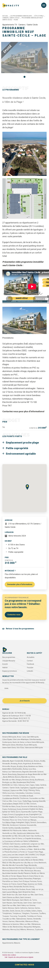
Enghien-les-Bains (36, 809)
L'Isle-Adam (6, 838)
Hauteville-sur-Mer (9, 833)
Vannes (29, 919)
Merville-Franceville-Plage (18, 865)
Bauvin (4, 774)
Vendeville (37, 919)
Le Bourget (6, 849)
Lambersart (25, 844)
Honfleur (38, 836)
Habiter (5, 667)
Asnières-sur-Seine (35, 766)
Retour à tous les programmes (20, 628)
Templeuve (16, 913)
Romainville (18, 886)
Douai (18, 806)
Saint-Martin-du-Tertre (28, 900)
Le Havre (22, 849)
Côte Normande (35, 739)
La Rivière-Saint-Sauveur (11, 844)
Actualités (30, 657)
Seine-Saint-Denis (9, 747)
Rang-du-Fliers (7, 886)
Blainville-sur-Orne (28, 777)
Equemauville (26, 812)
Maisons (17, 943)
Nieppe (19, 876)
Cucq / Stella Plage (24, 801)
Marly (41, 860)
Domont (33, 804)
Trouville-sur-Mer (8, 919)
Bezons (18, 777)
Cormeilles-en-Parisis (10, 796)
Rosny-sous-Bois (8, 889)
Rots (17, 889)
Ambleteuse (28, 761)
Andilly (42, 761)
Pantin (20, 878)
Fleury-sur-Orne (16, 820)
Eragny (4, 814)
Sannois (31, 908)
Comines (36, 793)
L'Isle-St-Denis (17, 838)
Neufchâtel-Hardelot (9, 873)
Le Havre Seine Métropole (34, 742)
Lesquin (21, 854)
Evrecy (20, 817)
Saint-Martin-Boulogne (10, 900)
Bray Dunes (31, 782)
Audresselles (17, 769)
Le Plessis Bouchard (9, 852)
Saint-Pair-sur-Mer (9, 905)
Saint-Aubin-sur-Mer (26, 894)
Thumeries (34, 913)
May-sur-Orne (32, 862)
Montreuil (6, 870)
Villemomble (19, 921)
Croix (15, 801)
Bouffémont (39, 780)
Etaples (12, 817)
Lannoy (5, 846)
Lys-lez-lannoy (7, 860)
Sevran (17, 911)
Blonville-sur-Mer (8, 780)
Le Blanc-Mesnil (32, 846)
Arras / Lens (21, 737)
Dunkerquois (7, 742)
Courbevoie (24, 798)
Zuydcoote (39, 929)
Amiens (36, 761)
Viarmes (11, 921)
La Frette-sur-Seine (20, 841)
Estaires (5, 817)
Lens (9, 854)
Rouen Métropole (30, 745)
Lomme (5, 857)
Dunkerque (12, 809)
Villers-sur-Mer (25, 924)
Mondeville (33, 865)
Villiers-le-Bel (7, 927)
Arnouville (6, 766)
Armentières (36, 763)
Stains (39, 911)
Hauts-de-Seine (18, 742)
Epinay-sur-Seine (8, 812)
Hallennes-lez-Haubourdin (12, 830)
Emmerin (25, 809)
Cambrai (43, 785)
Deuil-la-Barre (7, 804)
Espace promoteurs (9, 671)
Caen (27, 785)
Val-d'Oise (20, 747)
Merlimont (42, 862)
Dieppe (15, 804)
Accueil (5, 16)
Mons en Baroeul (8, 868)
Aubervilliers (7, 769)
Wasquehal (28, 927)
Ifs (43, 836)
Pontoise (33, 881)
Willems (23, 929)
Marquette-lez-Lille (20, 862)
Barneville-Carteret (36, 772)
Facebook (30, 664)
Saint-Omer (27, 903)
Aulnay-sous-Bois (29, 769)
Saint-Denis (38, 894)
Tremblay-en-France (34, 916)
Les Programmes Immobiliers (21, 16)
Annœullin (6, 763)
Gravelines (25, 828)
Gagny (27, 822)
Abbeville (5, 761)
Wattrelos (6, 929)
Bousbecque (21, 782)
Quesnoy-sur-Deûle (35, 884)
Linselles (32, 854)
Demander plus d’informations (19, 584)
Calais (37, 785)
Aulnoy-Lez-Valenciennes (12, 772)
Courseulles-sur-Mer (36, 798)
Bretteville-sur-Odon (9, 785)
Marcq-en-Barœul (31, 860)
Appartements (7, 943)
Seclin (12, 911)
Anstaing (14, 763)
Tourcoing (13, 916)
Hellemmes (31, 833)
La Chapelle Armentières (32, 838)
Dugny (4, 809)
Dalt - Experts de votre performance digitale (19, 957)
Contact (30, 661)
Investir (5, 664)
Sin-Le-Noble (26, 911)
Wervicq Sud (15, 929)
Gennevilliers (41, 822)
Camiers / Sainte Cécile (11, 18)
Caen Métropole (33, 737)
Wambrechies (18, 927)
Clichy (37, 790)
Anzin (20, 763)
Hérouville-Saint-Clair (26, 836)
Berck (5, 777)
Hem (37, 833)
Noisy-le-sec (38, 876)
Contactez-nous (13, 614)
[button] (24, 77)
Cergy (25, 790)
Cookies (36, 953)
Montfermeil (20, 868)
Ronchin (26, 886)
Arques (13, 766)
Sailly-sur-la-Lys (37, 889)
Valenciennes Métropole (34, 747)
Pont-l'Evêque (24, 881)
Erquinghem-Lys (35, 814)
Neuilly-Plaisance (24, 873)
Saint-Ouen (37, 903)
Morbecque (29, 870)
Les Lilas (15, 854)
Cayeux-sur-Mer (16, 790)
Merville (5, 865)
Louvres (34, 857)
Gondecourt (14, 825)
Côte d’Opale (39, 16)
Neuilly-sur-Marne (38, 873)
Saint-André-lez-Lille (10, 894)
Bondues (25, 780)
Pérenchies (28, 878)
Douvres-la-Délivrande (29, 806)
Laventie (23, 846)
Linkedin (30, 671)
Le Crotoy (14, 849)
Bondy (32, 780)
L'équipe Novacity (8, 661)
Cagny (32, 785)
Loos (21, 857)
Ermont (11, 814)
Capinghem (24, 788)
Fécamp (41, 817)
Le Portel (21, 852)
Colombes (29, 793)
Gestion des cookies (9, 955)
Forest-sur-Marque (29, 820)
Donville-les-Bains (8, 806)
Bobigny (19, 780)
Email (7, 688)
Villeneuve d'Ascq (31, 921)
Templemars (7, 913)
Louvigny (27, 857)
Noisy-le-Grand (28, 876)
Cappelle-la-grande (36, 788)
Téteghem (25, 913)
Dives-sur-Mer (24, 804)
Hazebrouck (21, 833)
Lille (26, 854)
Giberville (5, 825)
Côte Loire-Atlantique (21, 739)
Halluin (24, 830)
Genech (33, 822)
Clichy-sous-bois (8, 793)
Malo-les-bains (19, 860)
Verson (5, 921)
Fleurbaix (5, 820)
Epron (18, 812)
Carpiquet (6, 790)
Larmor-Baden (13, 846)
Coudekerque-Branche (10, 798)
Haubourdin (32, 830)
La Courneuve (7, 841)
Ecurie (19, 809)
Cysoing (35, 801)
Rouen (28, 889)
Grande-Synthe (8, 828)
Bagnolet (25, 772)
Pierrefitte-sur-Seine (10, 881)
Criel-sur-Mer (7, 801)
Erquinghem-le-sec (21, 814)
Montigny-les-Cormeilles (34, 868)
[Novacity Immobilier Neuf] (10, 5)
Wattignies (36, 927)
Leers (4, 854)
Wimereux (30, 929)
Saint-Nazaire (7, 903)
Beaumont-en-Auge (24, 774)
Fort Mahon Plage (8, 822)
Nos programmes (8, 657)
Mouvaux (37, 870)
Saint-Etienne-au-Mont (10, 897)
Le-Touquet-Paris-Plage (34, 852)
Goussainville (31, 825)
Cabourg (21, 785)
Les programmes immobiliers (16, 13)
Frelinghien (20, 822)
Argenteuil (27, 763)
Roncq (31, 886)
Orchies (5, 878)
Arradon (20, 766)
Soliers (34, 911)
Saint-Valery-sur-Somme (26, 905)
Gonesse (22, 825)
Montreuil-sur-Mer (17, 870)
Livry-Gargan (40, 854)
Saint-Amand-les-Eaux (26, 892)
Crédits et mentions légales (24, 953)
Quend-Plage (22, 884)
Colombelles (19, 793)
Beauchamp (12, 774)
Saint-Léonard (25, 897)
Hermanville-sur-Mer (10, 836)
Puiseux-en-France (9, 884)
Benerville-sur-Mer (40, 774)
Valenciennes (21, 919)
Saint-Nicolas (18, 903)
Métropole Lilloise (8, 745)
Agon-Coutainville (16, 761)
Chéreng (31, 790)
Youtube (30, 667)
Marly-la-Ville (7, 862)
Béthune (11, 777)
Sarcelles (5, 911)
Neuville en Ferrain (9, 876)
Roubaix (22, 889)
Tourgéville (22, 916)
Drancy (40, 806)
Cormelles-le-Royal (26, 796)
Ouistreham (13, 878)
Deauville (42, 801)
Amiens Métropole (9, 737)
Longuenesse (14, 857)
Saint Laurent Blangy (9, 892)
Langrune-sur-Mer (37, 844)
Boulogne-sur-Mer (9, 782)
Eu (16, 817)
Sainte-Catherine (21, 908)
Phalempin (37, 878)
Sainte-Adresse (8, 908)
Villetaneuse (35, 924)
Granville (17, 828)
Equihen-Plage (37, 812)
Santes (37, 908)
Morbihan (19, 745)
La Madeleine (33, 841)
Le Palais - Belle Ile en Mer (35, 849)
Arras (26, 766)
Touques (5, 916)
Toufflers (42, 913)
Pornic (39, 881)
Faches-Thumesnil (30, 817)
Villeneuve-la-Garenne (10, 924)
